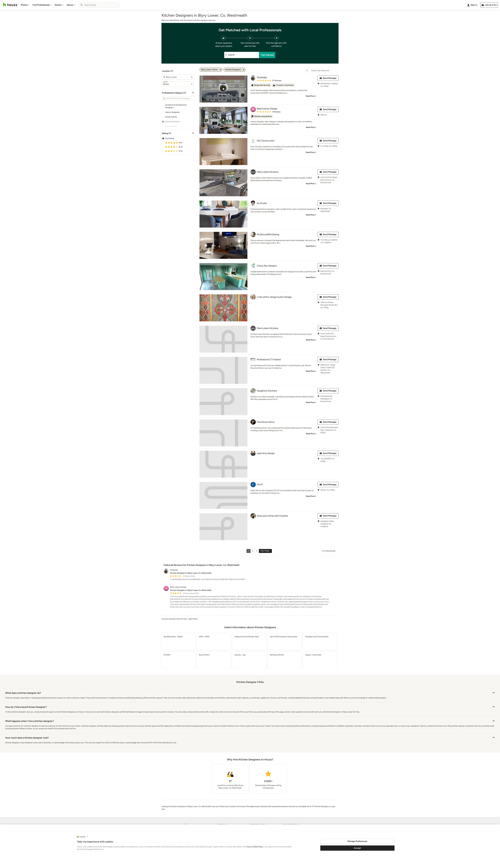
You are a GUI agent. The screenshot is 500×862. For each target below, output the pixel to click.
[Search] (81, 5)
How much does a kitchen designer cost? (27, 737)
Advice (70, 5)
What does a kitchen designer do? (23, 693)
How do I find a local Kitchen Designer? (26, 707)
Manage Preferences (357, 841)
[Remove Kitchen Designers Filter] (243, 70)
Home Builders (171, 126)
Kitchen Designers (172, 121)
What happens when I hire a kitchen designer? (29, 721)
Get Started (267, 55)
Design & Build (171, 117)
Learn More (193, 619)
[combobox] (99, 5)
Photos (24, 5)
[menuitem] (25, 5)
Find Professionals (41, 5)
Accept (357, 848)
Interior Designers (172, 112)
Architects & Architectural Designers (175, 106)
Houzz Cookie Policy (254, 847)
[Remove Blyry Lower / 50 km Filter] (220, 70)
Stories (58, 5)
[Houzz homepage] (10, 4)
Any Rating (169, 138)
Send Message (329, 78)
